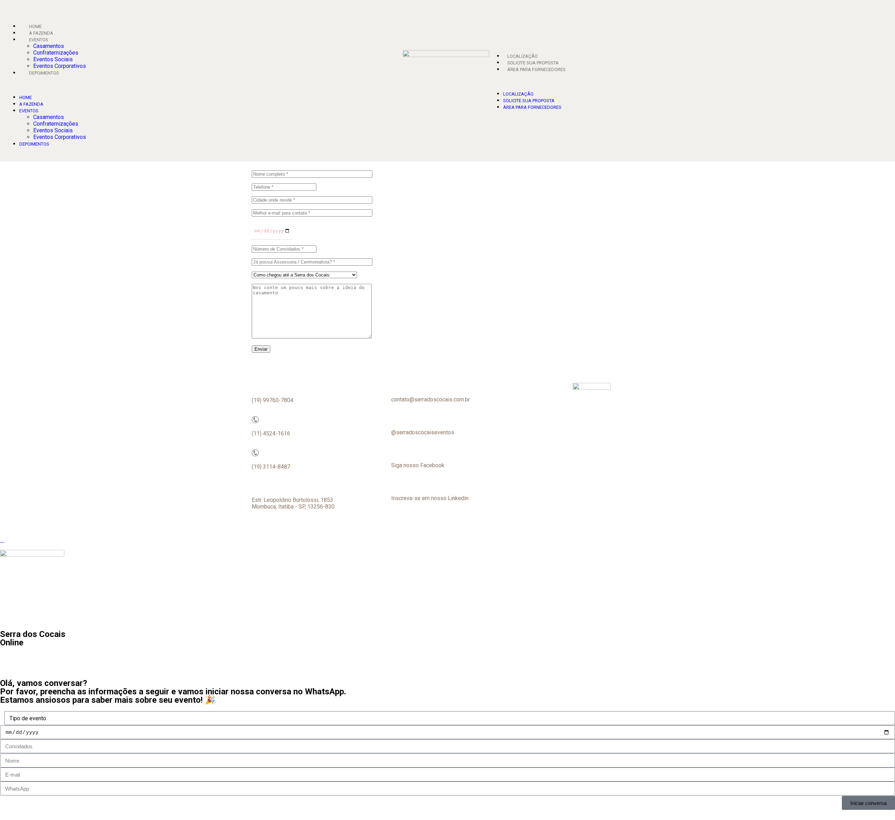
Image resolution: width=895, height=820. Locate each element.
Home (35, 26)
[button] (200, 85)
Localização (522, 56)
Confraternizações (55, 52)
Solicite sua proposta (533, 62)
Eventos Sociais (53, 59)
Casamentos (48, 46)
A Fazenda (41, 33)
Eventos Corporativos (59, 66)
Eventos (38, 39)
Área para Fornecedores (536, 69)
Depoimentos (44, 73)
